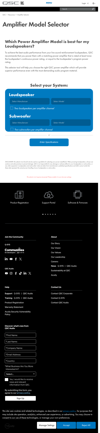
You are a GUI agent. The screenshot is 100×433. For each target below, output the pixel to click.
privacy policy (23, 393)
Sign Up (20, 398)
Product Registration (14, 302)
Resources (11, 15)
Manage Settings (46, 425)
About (54, 237)
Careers (54, 261)
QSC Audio (9, 268)
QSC (4, 15)
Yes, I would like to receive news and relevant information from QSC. (21, 382)
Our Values (56, 252)
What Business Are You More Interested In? (19, 368)
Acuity (54, 275)
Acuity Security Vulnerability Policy (18, 313)
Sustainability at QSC (60, 270)
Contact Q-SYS (58, 298)
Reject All (86, 425)
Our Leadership (58, 257)
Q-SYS (7, 245)
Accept (66, 425)
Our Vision (56, 248)
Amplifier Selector (23, 15)
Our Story (55, 243)
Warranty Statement (14, 307)
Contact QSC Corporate (62, 293)
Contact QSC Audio (60, 302)
